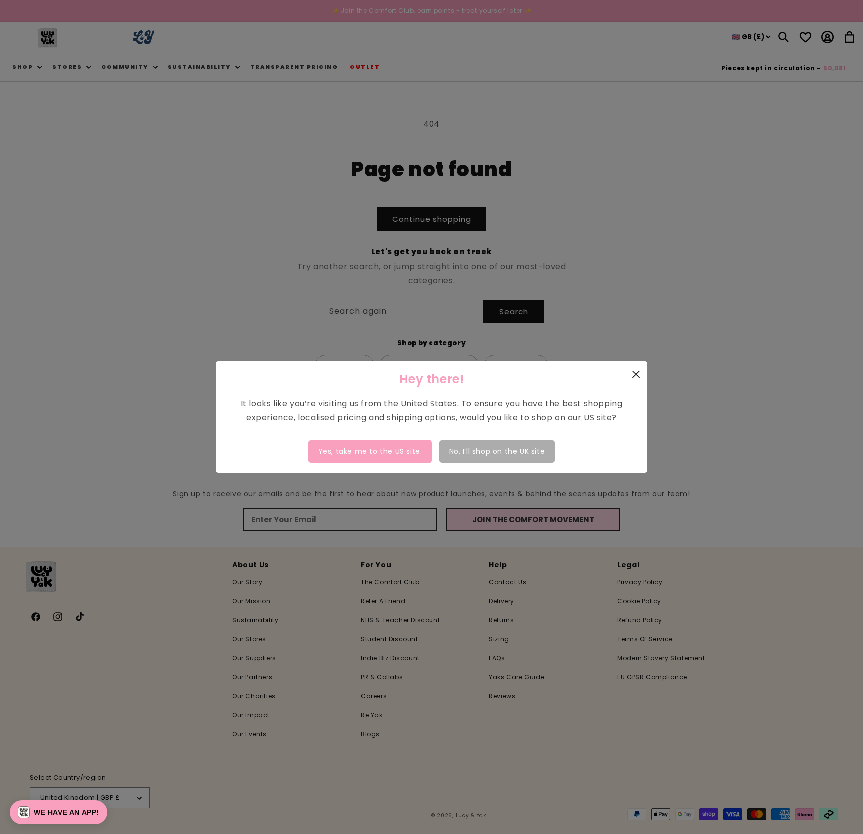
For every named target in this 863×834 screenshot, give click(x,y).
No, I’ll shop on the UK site (497, 451)
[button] (58, 812)
